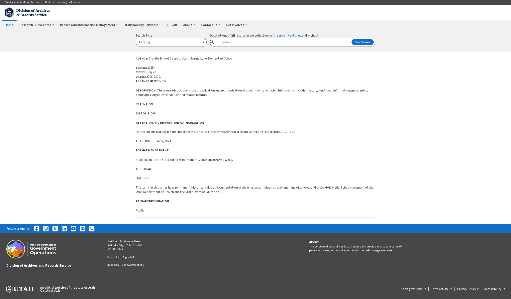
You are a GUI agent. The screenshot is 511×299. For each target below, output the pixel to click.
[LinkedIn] (64, 228)
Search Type (144, 35)
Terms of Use (441, 289)
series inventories (289, 35)
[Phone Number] (91, 228)
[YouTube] (73, 228)
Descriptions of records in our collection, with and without (264, 35)
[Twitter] (55, 228)
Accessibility (494, 289)
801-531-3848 (115, 249)
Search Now (362, 42)
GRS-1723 (288, 132)
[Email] (82, 228)
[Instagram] (46, 228)
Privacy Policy (468, 289)
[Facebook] (36, 228)
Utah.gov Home (413, 289)
